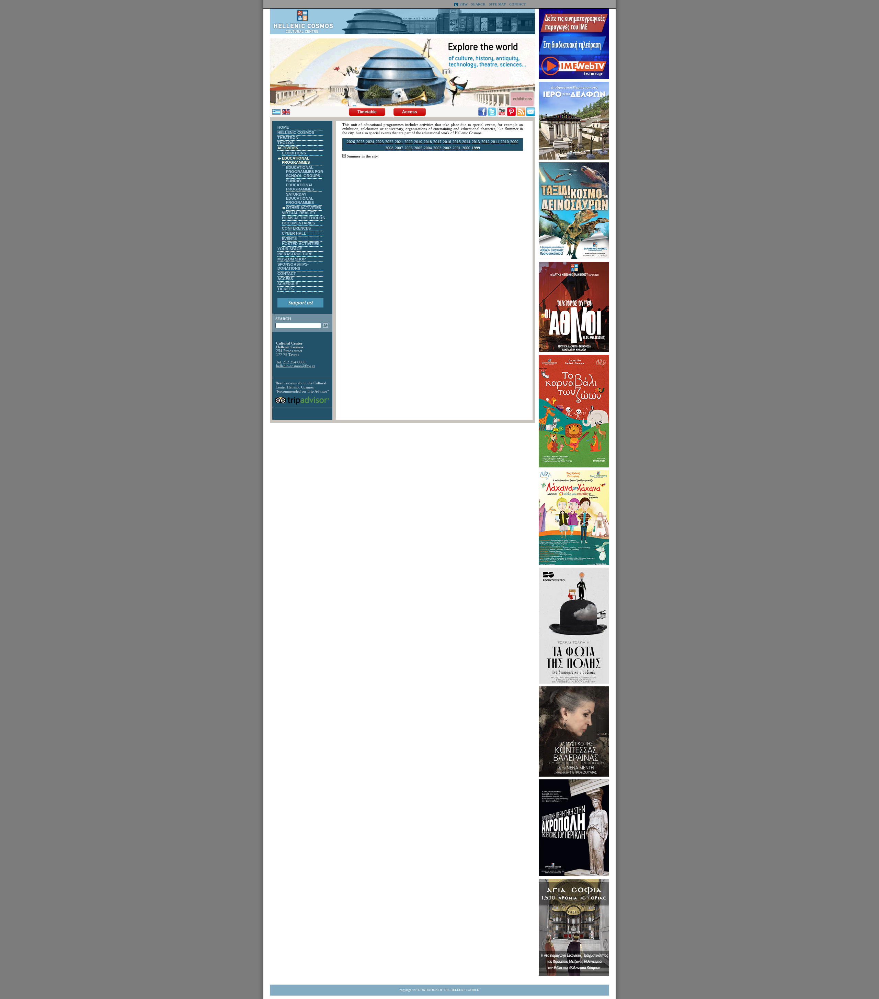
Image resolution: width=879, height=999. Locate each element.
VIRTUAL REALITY (299, 213)
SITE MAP (497, 4)
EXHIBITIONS (294, 153)
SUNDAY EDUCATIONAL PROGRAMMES (300, 185)
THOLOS (285, 143)
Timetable (367, 111)
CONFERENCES (296, 228)
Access (409, 111)
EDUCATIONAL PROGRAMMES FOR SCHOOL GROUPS (304, 171)
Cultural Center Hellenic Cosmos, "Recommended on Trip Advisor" (302, 387)
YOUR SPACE (289, 249)
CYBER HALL (294, 233)
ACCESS (285, 279)
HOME (283, 127)
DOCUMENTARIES (298, 223)
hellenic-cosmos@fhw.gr (295, 366)
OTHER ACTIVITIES (303, 208)
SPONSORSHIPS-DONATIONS (293, 266)
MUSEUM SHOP (291, 259)
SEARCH (478, 4)
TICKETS (285, 289)
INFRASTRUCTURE (294, 254)
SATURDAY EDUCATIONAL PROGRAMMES (300, 198)
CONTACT (517, 4)
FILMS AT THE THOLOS (303, 218)
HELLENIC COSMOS (295, 132)
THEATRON (287, 138)
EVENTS (289, 238)
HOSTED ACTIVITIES (300, 244)
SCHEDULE (287, 284)
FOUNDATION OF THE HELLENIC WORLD (447, 990)
